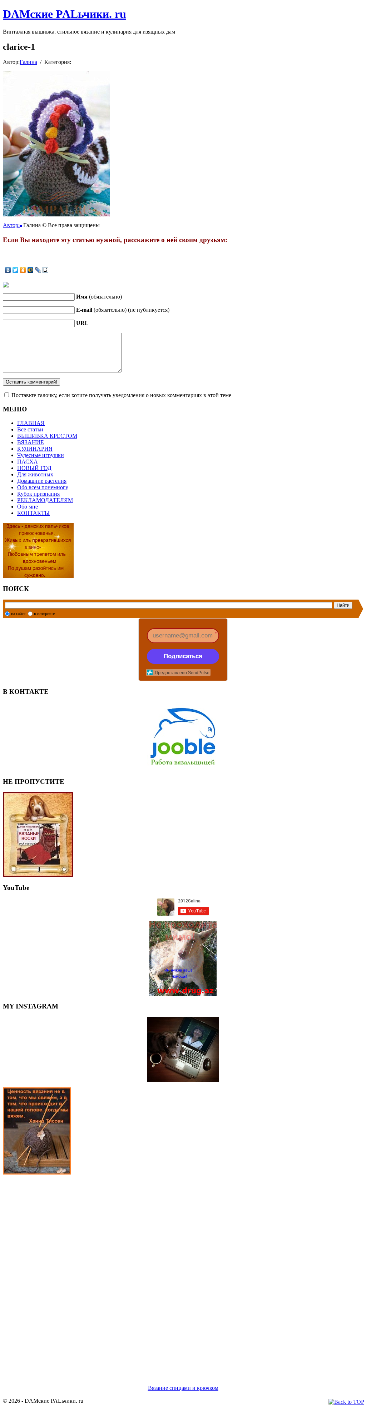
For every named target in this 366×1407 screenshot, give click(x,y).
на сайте (18, 613)
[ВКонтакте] (8, 270)
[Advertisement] (183, 1271)
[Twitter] (15, 270)
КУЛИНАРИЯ (35, 449)
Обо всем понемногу (42, 487)
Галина (28, 62)
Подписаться (183, 656)
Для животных (35, 474)
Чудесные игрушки (40, 455)
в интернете (44, 613)
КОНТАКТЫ (33, 513)
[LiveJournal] (38, 270)
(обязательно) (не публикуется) (122, 310)
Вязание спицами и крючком (183, 1388)
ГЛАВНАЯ (31, 423)
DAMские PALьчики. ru (64, 13)
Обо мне (27, 507)
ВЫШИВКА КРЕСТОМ (47, 436)
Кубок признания (38, 494)
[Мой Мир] (30, 270)
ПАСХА (27, 462)
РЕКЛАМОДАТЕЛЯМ (45, 500)
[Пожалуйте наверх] (346, 1402)
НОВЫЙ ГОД (34, 468)
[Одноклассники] (23, 270)
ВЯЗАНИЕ (30, 442)
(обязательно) (99, 297)
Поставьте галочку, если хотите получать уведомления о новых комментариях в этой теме (121, 395)
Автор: (11, 225)
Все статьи (30, 429)
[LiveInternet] (45, 270)
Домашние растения (41, 481)
